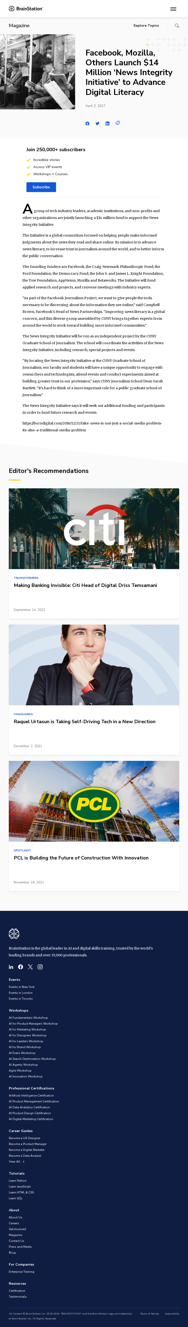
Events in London (21, 993)
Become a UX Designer (24, 1138)
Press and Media (20, 1247)
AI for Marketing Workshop (27, 1029)
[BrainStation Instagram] (40, 966)
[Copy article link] (118, 123)
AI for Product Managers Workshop (33, 1024)
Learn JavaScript (20, 1187)
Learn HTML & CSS (21, 1192)
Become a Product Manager (28, 1144)
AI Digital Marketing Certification (31, 1119)
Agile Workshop (20, 1071)
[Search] (177, 25)
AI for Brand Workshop (25, 1047)
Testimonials (18, 1297)
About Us (15, 1217)
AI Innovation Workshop (26, 1076)
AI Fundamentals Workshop (28, 1018)
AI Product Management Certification (34, 1101)
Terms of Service (149, 1314)
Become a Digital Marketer (27, 1150)
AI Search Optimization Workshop (32, 1059)
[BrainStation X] (30, 966)
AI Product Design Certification (30, 1113)
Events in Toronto (21, 999)
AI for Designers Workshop (28, 1035)
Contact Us (16, 1241)
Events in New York (22, 987)
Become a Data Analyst (25, 1156)
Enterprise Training (21, 1272)
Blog (12, 1253)
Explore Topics (146, 25)
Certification (17, 1291)
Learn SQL (16, 1198)
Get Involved (17, 1229)
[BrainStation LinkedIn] (11, 967)
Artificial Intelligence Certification (31, 1096)
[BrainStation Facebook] (20, 966)
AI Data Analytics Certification (29, 1107)
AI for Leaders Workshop (26, 1041)
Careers (14, 1223)
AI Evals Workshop (22, 1053)
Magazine (15, 1235)
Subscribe (41, 187)
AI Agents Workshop (23, 1065)
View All (15, 1162)
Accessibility (172, 1314)
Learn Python (17, 1181)
